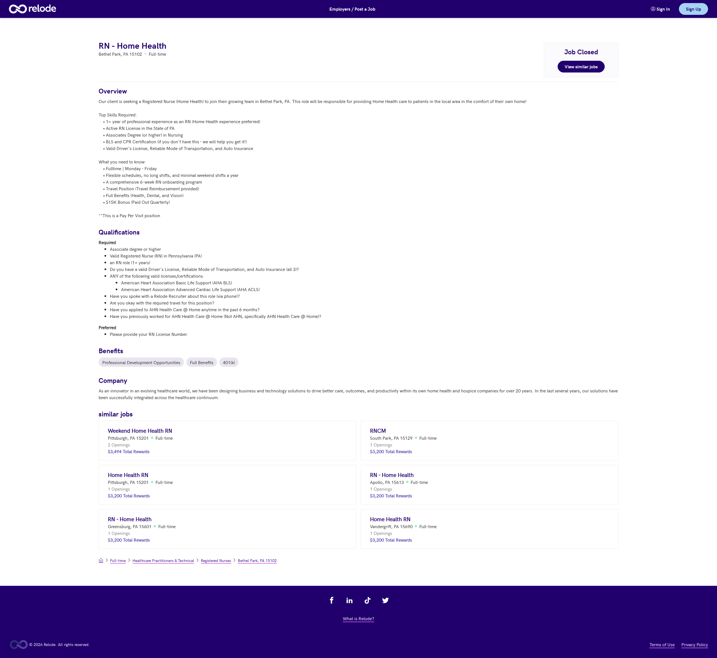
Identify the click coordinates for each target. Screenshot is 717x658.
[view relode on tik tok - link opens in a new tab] (367, 600)
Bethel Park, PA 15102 (257, 560)
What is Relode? (358, 618)
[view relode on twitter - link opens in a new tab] (385, 600)
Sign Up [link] (693, 9)
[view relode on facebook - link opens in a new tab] (331, 600)
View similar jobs (581, 66)
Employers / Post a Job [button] (352, 9)
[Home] (32, 8)
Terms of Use (662, 644)
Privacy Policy (694, 644)
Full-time (118, 560)
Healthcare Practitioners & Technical (163, 560)
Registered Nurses (216, 560)
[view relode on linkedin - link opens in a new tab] (349, 600)
